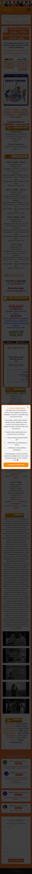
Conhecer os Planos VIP (16, 464)
